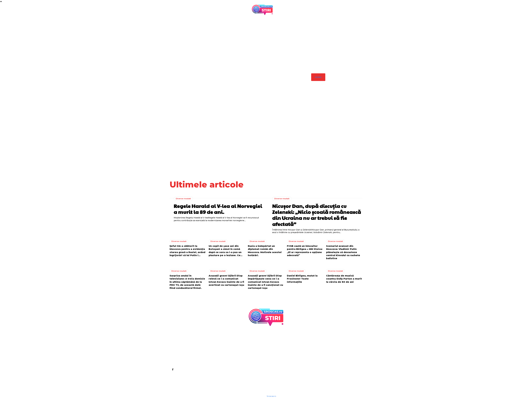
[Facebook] (173, 369)
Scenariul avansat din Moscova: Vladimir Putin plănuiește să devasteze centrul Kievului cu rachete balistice (343, 252)
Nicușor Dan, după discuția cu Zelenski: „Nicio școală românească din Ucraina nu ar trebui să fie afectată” (331, 140)
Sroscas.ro (271, 396)
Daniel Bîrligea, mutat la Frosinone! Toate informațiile (302, 278)
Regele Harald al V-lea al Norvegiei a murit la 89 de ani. (318, 128)
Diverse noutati (319, 112)
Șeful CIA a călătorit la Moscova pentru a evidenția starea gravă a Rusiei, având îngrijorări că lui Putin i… (281, 376)
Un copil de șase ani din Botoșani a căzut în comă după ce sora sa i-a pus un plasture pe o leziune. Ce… (358, 139)
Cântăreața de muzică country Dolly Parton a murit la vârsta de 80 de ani (344, 278)
